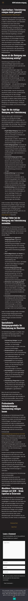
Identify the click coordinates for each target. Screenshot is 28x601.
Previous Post (14, 523)
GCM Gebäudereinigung (19, 2)
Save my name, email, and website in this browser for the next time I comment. (14, 578)
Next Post (14, 527)
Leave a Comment (7, 15)
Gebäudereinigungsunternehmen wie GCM (13, 434)
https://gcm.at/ (6, 215)
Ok (14, 598)
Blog (14, 15)
